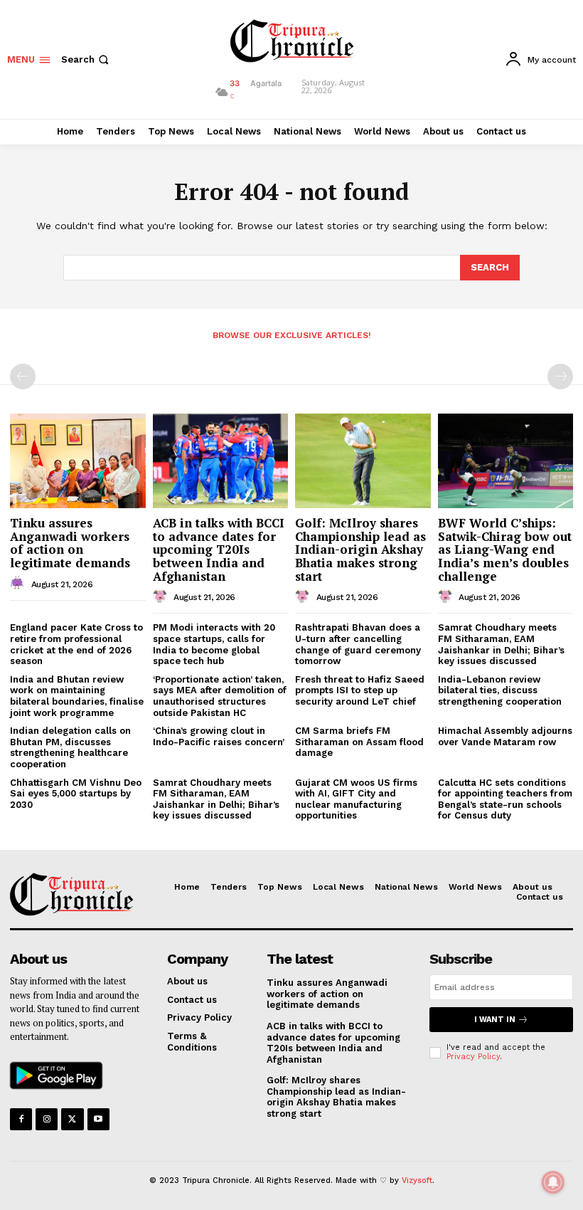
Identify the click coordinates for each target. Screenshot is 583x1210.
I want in (494, 1019)
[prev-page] (23, 376)
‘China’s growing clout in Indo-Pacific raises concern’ (218, 736)
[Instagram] (47, 1119)
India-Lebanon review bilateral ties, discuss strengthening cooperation (500, 690)
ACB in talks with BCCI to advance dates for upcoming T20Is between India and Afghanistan (218, 549)
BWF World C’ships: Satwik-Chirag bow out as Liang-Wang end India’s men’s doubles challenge (505, 549)
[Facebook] (21, 1119)
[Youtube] (98, 1119)
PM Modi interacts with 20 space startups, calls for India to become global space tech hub (214, 644)
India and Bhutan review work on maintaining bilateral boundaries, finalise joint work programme (77, 696)
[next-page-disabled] (560, 376)
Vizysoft (417, 1180)
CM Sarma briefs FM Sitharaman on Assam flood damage (359, 741)
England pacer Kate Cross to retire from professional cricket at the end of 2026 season (76, 644)
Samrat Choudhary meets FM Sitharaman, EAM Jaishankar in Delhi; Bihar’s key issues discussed (216, 799)
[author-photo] (19, 583)
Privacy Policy (473, 1056)
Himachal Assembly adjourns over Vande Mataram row (505, 736)
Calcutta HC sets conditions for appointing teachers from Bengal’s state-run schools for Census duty (505, 799)
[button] (86, 59)
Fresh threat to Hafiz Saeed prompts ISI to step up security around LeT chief (359, 690)
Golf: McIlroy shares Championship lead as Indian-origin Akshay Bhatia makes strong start (360, 549)
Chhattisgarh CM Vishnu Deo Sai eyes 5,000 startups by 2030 (75, 793)
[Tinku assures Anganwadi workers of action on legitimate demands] (78, 461)
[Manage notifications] (553, 1182)
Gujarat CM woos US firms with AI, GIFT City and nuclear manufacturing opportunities (356, 799)
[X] (72, 1119)
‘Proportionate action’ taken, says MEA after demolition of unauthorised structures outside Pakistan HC (220, 696)
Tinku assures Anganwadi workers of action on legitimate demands (70, 543)
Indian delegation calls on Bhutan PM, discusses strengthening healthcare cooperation (70, 747)
